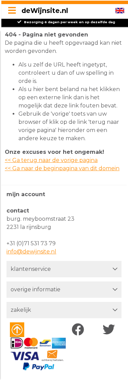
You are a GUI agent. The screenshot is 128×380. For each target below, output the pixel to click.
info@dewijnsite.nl (31, 251)
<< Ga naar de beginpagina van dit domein (62, 168)
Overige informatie (35, 289)
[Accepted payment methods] (38, 354)
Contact (17, 210)
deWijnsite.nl (45, 10)
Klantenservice (31, 269)
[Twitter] (110, 330)
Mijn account (25, 194)
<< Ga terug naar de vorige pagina (51, 160)
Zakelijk (21, 310)
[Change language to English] (119, 10)
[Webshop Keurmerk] (29, 329)
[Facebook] (79, 330)
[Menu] (11, 10)
